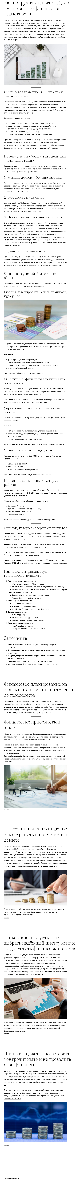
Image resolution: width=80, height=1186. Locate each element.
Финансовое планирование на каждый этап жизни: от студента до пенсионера (38, 689)
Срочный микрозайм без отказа (18, 756)
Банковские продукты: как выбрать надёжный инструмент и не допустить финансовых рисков (39, 943)
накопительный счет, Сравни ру (17, 240)
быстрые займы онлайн (40, 37)
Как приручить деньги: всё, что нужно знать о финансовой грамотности (37, 8)
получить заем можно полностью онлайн (22, 863)
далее (6, 809)
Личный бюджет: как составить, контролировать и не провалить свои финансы (37, 1059)
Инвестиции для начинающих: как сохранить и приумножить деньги (37, 834)
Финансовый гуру (11, 1178)
